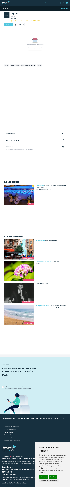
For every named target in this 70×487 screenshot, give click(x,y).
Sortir (64, 418)
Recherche (64, 8)
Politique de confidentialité (11, 426)
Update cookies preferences (11, 441)
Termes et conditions (9, 429)
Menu (6, 8)
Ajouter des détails (35, 49)
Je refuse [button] (53, 477)
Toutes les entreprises (9, 438)
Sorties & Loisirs (15, 65)
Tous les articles (8, 432)
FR (45, 3)
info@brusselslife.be (21, 483)
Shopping (34, 418)
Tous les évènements (9, 435)
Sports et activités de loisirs (28, 65)
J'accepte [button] (44, 477)
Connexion (52, 3)
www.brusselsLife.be (8, 483)
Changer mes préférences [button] (49, 480)
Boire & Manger (23, 418)
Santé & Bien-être (46, 418)
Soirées (6, 65)
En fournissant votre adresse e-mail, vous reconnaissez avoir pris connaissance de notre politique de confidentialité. (20, 387)
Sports (57, 418)
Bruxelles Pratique (9, 418)
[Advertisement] (35, 80)
